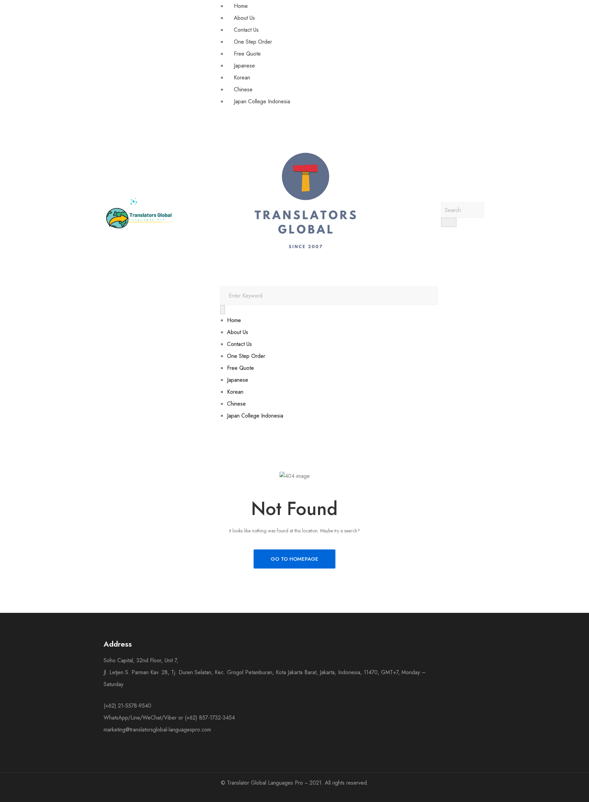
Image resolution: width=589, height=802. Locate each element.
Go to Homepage (294, 559)
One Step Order (253, 42)
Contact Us (246, 30)
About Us (244, 18)
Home (241, 6)
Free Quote (247, 54)
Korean (242, 77)
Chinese (243, 89)
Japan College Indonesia (262, 101)
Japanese (244, 66)
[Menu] (222, 112)
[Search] (222, 309)
